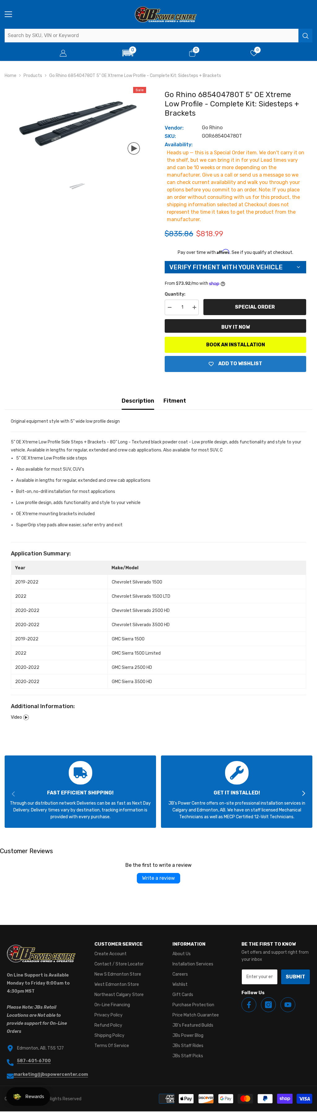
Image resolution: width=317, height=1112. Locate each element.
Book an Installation (235, 345)
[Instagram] (268, 1004)
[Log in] (63, 53)
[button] (127, 53)
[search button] (305, 35)
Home (10, 75)
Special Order (255, 307)
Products (33, 75)
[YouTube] (287, 1004)
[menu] (8, 14)
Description (138, 400)
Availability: (179, 145)
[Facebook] (248, 1004)
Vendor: (174, 128)
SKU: (170, 136)
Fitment (174, 400)
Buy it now (235, 327)
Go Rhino (212, 127)
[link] (80, 791)
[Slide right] (303, 793)
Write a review (158, 878)
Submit (295, 977)
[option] (77, 124)
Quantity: (175, 294)
